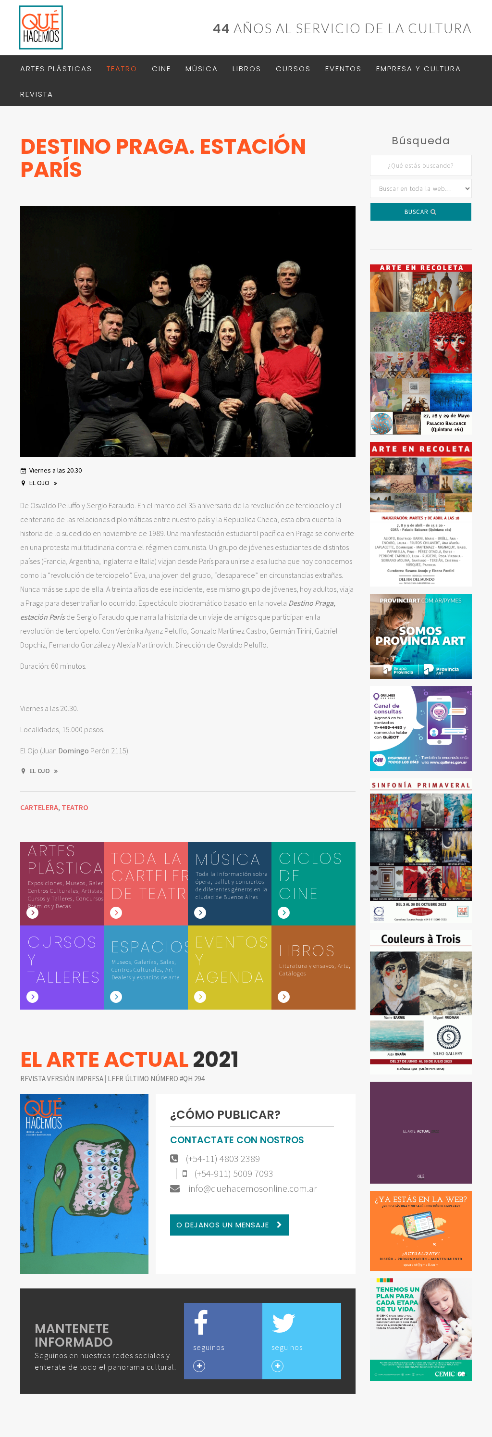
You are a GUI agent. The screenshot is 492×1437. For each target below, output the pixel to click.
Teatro (122, 68)
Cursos (293, 68)
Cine (161, 68)
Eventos (343, 68)
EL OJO (40, 482)
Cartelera (39, 807)
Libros (247, 68)
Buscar (417, 212)
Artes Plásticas (56, 68)
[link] (73, 750)
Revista (36, 94)
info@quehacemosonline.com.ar (252, 1188)
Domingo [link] (73, 750)
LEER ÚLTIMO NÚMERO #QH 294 (156, 1078)
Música (201, 68)
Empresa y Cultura (418, 68)
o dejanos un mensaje (223, 1225)
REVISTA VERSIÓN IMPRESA (62, 1078)
